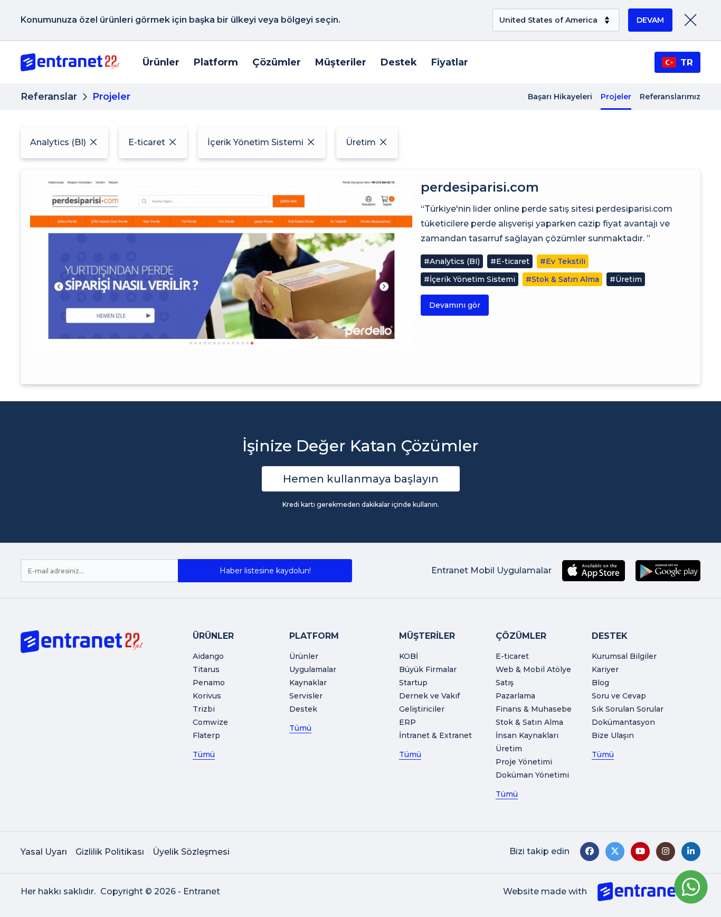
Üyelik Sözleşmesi (191, 852)
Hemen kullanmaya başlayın (361, 478)
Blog (600, 682)
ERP (407, 722)
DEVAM (650, 20)
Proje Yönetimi (524, 762)
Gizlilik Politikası (109, 852)
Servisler (305, 696)
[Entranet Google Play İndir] (667, 570)
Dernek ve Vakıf (429, 696)
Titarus (206, 669)
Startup (413, 682)
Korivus (207, 696)
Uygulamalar (312, 669)
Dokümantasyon (623, 722)
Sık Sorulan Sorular (627, 709)
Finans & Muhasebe (534, 709)
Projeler (616, 96)
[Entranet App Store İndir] (593, 570)
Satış (505, 682)
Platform (216, 62)
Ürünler (161, 62)
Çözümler (276, 62)
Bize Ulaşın (613, 735)
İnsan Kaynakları (527, 735)
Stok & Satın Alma (529, 722)
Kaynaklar (308, 682)
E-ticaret (512, 656)
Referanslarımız (670, 96)
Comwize (210, 722)
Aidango (208, 656)
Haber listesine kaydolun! (265, 570)
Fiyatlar (449, 62)
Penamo (209, 682)
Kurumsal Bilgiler (624, 656)
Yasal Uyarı (44, 852)
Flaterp (206, 735)
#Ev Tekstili (562, 261)
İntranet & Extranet (435, 735)
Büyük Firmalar (428, 669)
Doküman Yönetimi (532, 775)
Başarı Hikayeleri (560, 96)
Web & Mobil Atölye (533, 669)
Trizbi (204, 709)
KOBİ (408, 656)
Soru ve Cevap (619, 696)
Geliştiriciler (421, 709)
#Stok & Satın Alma (562, 279)
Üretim (509, 748)
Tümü (204, 754)
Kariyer (605, 669)
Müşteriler (340, 62)
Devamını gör (454, 305)
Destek (399, 62)
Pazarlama (515, 696)
